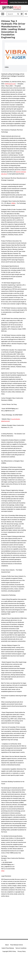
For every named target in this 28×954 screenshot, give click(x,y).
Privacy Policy (22, 951)
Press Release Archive (16, 945)
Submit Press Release (8, 948)
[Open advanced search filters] (21, 14)
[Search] (18, 14)
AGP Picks (4, 2)
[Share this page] (26, 13)
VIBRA (13, 203)
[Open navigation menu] (2, 13)
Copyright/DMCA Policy (9, 951)
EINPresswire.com (10, 83)
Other (2, 871)
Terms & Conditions (20, 948)
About (7, 945)
